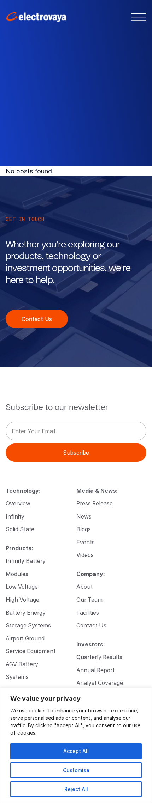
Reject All (76, 789)
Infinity (15, 516)
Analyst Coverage (99, 683)
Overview (18, 503)
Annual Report (95, 670)
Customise (76, 770)
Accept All (76, 751)
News (84, 516)
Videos (85, 555)
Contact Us (37, 319)
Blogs (83, 529)
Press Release (94, 503)
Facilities (87, 612)
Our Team (89, 599)
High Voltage (22, 599)
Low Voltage (22, 586)
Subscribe (76, 452)
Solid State (20, 529)
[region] (76, 745)
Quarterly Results (99, 657)
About (84, 586)
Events (85, 542)
